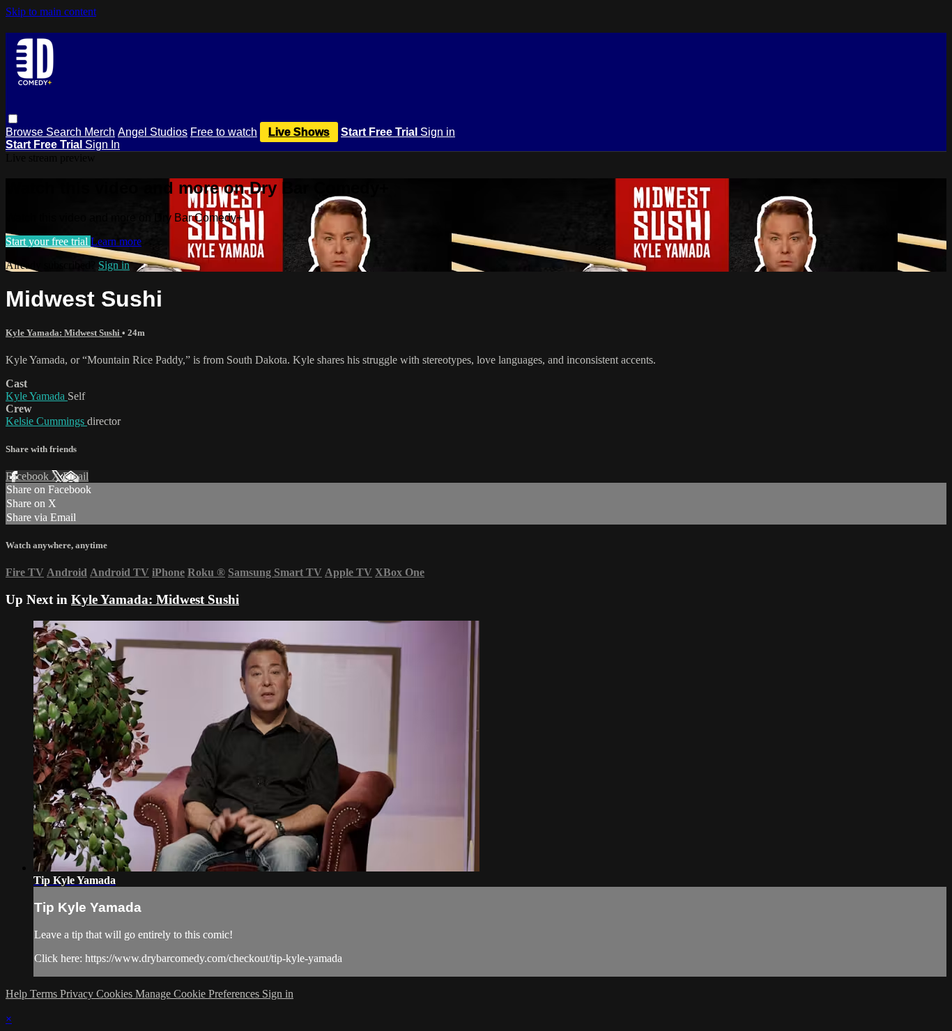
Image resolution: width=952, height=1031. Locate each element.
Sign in (437, 132)
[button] (12, 118)
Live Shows (299, 132)
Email (76, 476)
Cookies (115, 994)
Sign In (102, 144)
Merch (99, 132)
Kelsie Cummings (46, 421)
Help (18, 994)
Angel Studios (152, 132)
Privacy (78, 994)
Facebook (29, 476)
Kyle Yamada (37, 396)
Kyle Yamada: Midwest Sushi (64, 332)
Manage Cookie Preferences (198, 994)
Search (65, 132)
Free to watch (223, 132)
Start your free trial (48, 241)
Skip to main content (51, 11)
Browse (26, 132)
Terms (45, 994)
